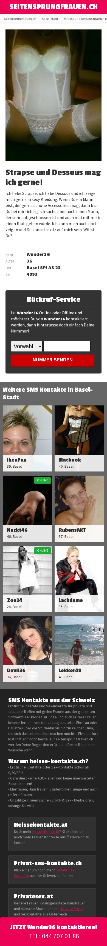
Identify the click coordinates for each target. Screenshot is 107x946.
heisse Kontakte (45, 831)
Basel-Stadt (50, 19)
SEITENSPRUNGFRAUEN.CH (53, 7)
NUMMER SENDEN (53, 360)
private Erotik (72, 908)
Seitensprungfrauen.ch (20, 19)
